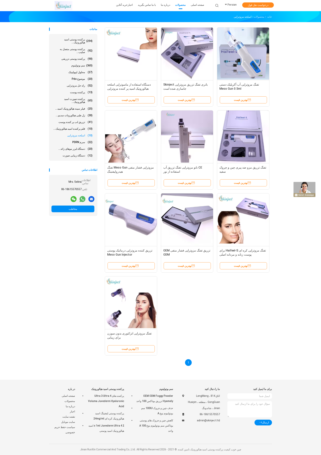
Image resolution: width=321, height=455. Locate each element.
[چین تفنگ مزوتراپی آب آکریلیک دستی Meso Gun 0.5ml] (243, 54)
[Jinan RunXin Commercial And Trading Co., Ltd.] (63, 5)
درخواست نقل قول (258, 5)
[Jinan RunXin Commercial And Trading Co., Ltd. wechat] (74, 199)
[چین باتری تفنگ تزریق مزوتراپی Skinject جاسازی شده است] (187, 54)
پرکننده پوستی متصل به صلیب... (76, 51)
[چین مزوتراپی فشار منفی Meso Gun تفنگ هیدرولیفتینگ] (131, 136)
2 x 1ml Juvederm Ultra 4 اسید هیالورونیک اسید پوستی (106, 428)
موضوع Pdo (82, 78)
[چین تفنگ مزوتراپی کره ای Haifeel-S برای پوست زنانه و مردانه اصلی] (243, 219)
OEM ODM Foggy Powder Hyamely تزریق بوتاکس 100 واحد (154, 398)
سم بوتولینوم (82, 65)
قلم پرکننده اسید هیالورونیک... (73, 128)
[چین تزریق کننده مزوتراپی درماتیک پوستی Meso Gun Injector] (131, 219)
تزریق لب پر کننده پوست (76, 122)
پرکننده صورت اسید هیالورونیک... (78, 100)
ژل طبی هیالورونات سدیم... (74, 115)
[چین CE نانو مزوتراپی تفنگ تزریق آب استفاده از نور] (187, 136)
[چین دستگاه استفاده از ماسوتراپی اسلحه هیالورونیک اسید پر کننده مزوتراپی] (131, 54)
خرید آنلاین (122, 4)
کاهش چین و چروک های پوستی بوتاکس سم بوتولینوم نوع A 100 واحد (156, 425)
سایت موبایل (68, 421)
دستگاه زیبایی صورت (78, 155)
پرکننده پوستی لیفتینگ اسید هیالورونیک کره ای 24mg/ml (108, 416)
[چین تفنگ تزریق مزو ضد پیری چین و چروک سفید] (243, 136)
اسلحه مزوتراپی (80, 135)
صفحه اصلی (68, 395)
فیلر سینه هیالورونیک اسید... (74, 108)
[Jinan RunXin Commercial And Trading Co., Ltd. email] (91, 199)
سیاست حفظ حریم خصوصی (64, 430)
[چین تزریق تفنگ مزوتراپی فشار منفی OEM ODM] (187, 219)
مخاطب (73, 208)
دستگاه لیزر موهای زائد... (75, 148)
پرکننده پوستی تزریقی (77, 58)
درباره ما (70, 406)
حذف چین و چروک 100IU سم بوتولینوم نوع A (157, 411)
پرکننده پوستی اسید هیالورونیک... (78, 41)
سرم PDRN (82, 142)
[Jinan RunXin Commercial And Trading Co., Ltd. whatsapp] (82, 199)
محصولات (69, 401)
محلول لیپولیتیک (80, 72)
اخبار (72, 411)
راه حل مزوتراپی (80, 85)
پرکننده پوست (81, 92)
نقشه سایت (68, 416)
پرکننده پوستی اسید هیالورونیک (107, 388)
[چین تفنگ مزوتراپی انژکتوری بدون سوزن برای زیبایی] (131, 302)
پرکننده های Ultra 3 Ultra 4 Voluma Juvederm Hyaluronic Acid (106, 401)
